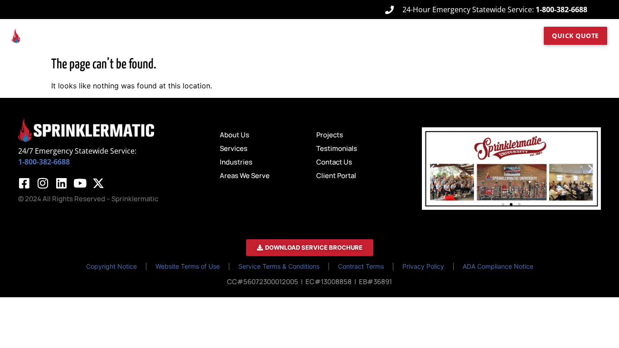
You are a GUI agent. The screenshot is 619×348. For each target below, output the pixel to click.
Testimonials (451, 35)
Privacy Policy (423, 266)
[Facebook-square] (24, 183)
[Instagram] (42, 183)
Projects (415, 35)
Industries (311, 35)
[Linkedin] (61, 183)
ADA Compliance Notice (498, 266)
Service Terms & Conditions (278, 266)
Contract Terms (361, 266)
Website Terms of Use (187, 266)
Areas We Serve (364, 35)
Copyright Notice (111, 266)
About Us (228, 35)
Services (269, 35)
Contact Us (492, 35)
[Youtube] (80, 183)
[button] (432, 168)
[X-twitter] (98, 183)
